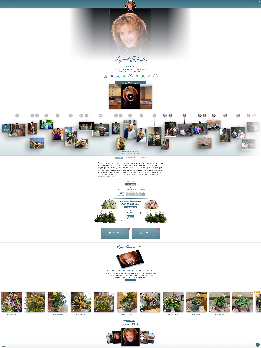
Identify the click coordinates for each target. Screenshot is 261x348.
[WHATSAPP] (124, 76)
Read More (130, 181)
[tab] (119, 157)
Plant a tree (130, 216)
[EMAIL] (137, 76)
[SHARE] (149, 76)
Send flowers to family (130, 207)
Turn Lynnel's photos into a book (130, 151)
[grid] (130, 134)
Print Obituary (131, 184)
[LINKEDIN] (130, 76)
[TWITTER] (118, 76)
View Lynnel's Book (130, 280)
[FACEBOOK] (112, 76)
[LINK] (155, 76)
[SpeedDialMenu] (258, 345)
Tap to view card (13, 314)
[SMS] (143, 76)
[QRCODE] (105, 76)
